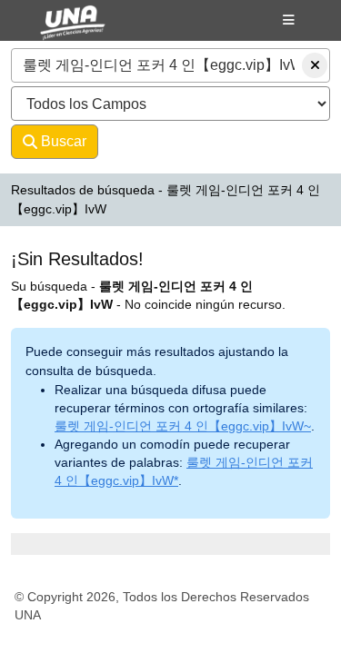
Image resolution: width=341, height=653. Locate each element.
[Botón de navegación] (288, 20)
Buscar (61, 141)
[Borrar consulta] (314, 65)
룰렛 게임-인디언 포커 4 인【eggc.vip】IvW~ (183, 426)
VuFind (55, 30)
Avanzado (146, 141)
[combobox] (170, 65)
